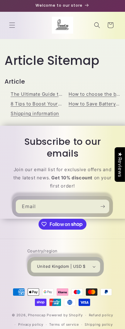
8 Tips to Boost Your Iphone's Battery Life (59, 104)
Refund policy (101, 315)
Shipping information (35, 113)
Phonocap (37, 315)
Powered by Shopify (65, 315)
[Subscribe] (102, 206)
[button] (12, 25)
